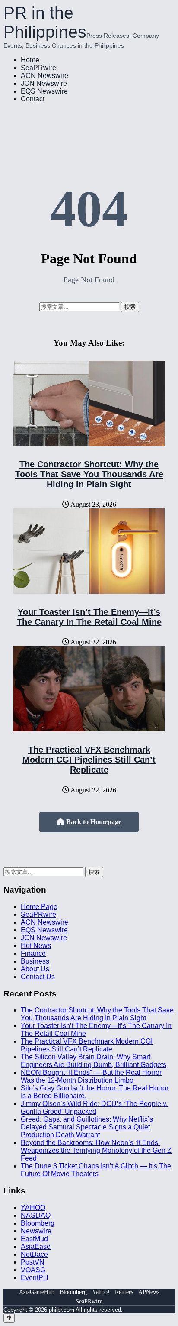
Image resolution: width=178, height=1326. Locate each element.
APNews (148, 1292)
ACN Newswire (44, 75)
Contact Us (38, 976)
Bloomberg (37, 1223)
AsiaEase (36, 1246)
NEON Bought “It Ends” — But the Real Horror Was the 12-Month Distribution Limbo (91, 1076)
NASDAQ (36, 1215)
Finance (33, 953)
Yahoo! (101, 1292)
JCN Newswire (44, 83)
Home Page (39, 906)
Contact (32, 99)
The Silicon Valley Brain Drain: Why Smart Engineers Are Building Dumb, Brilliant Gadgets (93, 1060)
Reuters (124, 1292)
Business (35, 961)
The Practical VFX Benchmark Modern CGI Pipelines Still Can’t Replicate (89, 759)
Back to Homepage (92, 821)
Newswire (36, 1231)
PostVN (32, 1262)
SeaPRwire (38, 67)
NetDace (34, 1254)
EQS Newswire (44, 91)
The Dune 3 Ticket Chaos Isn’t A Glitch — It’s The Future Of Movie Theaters (96, 1169)
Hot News (36, 945)
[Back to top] (9, 1318)
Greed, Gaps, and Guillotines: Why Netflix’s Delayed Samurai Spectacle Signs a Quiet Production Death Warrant (87, 1127)
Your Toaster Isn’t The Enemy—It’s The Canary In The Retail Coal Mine (89, 617)
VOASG (33, 1270)
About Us (35, 969)
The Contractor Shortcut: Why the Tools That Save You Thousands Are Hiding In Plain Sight (89, 474)
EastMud (34, 1238)
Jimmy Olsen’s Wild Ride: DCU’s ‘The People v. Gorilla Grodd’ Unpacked (94, 1107)
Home (30, 60)
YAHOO (33, 1207)
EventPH (34, 1277)
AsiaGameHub (36, 1292)
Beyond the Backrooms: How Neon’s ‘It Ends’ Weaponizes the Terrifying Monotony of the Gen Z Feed (96, 1150)
